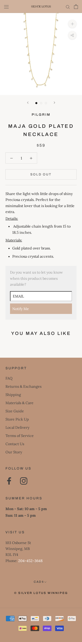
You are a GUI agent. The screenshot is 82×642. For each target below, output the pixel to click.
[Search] (68, 6)
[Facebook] (9, 481)
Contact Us (14, 444)
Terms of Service (19, 435)
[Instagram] (23, 481)
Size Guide (14, 411)
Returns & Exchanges (23, 386)
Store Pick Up (17, 419)
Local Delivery (17, 427)
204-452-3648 (30, 560)
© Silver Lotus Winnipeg (41, 593)
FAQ (9, 378)
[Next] (54, 103)
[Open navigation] (6, 6)
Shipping (13, 394)
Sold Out (40, 174)
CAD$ (39, 581)
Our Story (13, 452)
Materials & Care (19, 403)
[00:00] (41, 54)
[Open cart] (76, 6)
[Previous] (27, 103)
